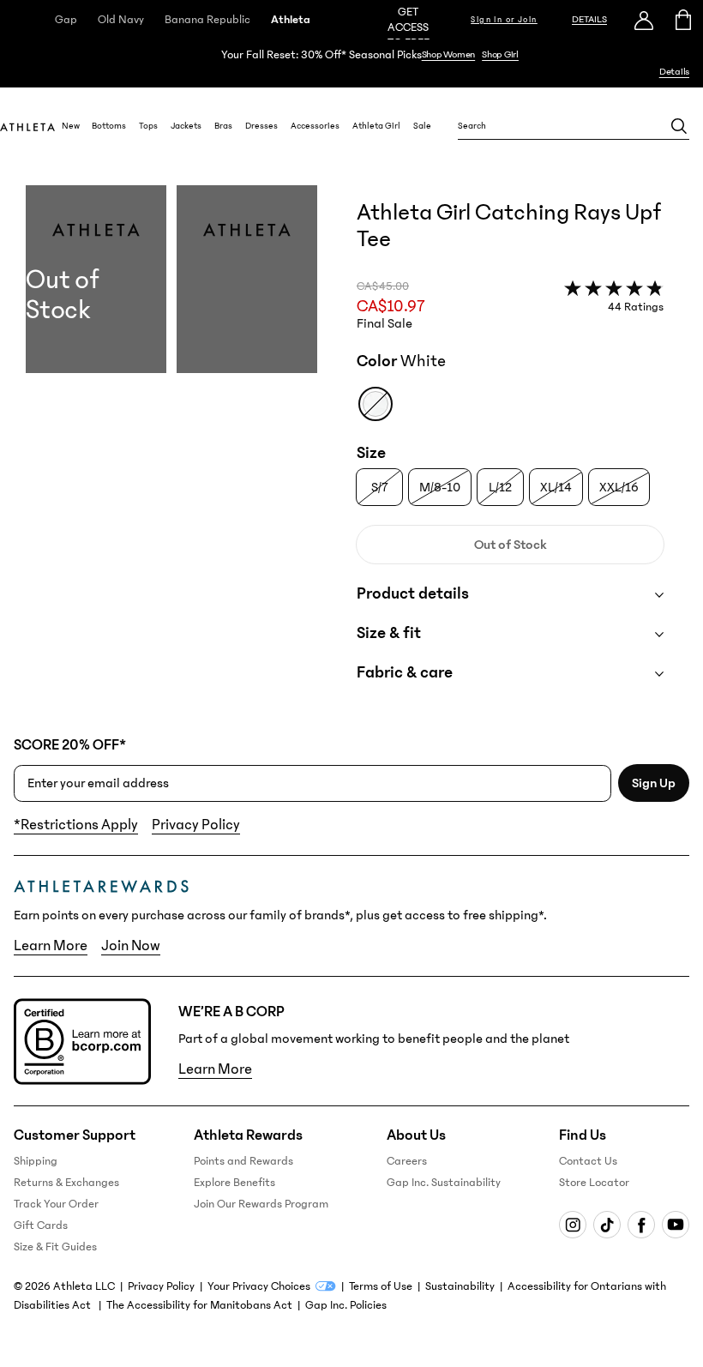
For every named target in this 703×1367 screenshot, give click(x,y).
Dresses (261, 126)
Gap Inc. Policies (346, 1305)
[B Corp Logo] (82, 1041)
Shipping (35, 1161)
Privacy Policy (196, 825)
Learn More (50, 945)
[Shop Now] (351, 63)
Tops (148, 126)
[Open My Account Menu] (644, 19)
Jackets (186, 126)
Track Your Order (56, 1204)
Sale (422, 126)
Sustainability (460, 1286)
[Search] (679, 126)
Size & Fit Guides (55, 1247)
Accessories (315, 126)
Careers (407, 1161)
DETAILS (589, 19)
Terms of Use (380, 1286)
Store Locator (594, 1182)
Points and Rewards (243, 1161)
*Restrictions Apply (76, 825)
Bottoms (109, 126)
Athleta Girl (376, 126)
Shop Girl (500, 54)
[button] (171, 450)
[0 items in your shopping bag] (683, 19)
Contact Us (588, 1161)
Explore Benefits (234, 1182)
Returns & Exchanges (66, 1182)
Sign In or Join (504, 20)
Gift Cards (41, 1225)
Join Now (130, 945)
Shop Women (449, 54)
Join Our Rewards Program (261, 1204)
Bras (223, 126)
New (71, 126)
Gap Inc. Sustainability (444, 1182)
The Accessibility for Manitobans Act (199, 1305)
